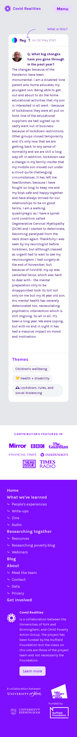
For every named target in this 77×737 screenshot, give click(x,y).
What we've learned (27, 497)
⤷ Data (13, 586)
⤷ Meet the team (22, 572)
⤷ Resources (18, 538)
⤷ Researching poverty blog (31, 545)
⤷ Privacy (15, 593)
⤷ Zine (13, 518)
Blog (11, 558)
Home (13, 490)
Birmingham (29, 629)
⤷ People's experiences (27, 504)
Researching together (29, 531)
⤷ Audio (14, 524)
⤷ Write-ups (18, 511)
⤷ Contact (16, 579)
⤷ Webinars (17, 552)
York (46, 624)
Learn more (32, 671)
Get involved (19, 599)
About (13, 565)
